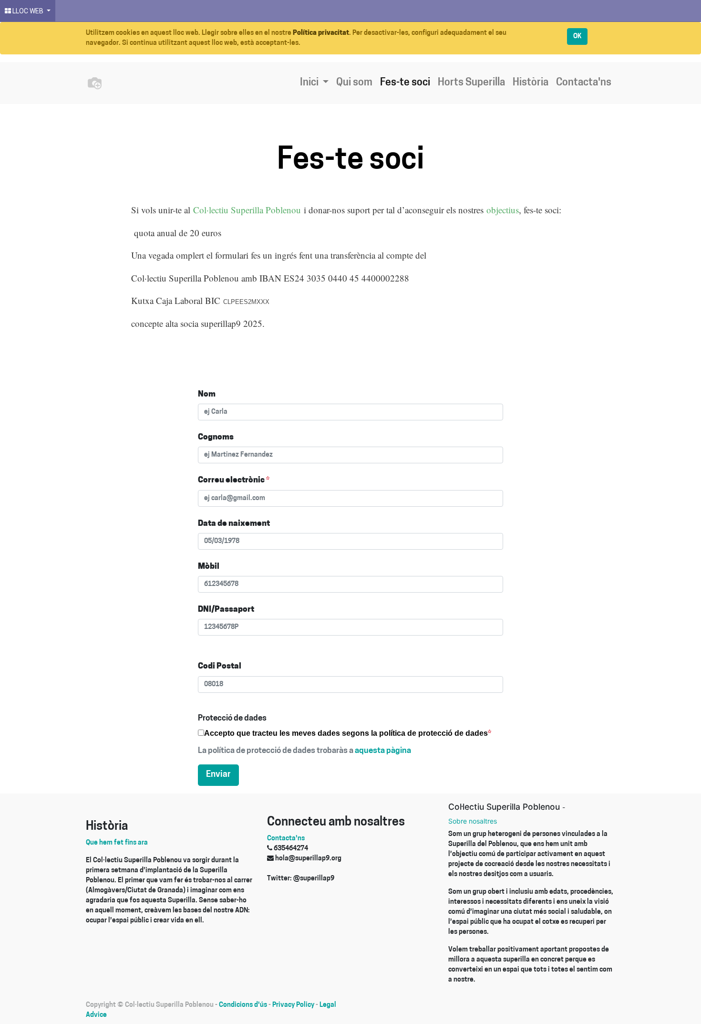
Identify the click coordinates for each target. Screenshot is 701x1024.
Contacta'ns (286, 838)
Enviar (218, 775)
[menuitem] (354, 83)
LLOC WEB (28, 11)
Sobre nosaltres (472, 821)
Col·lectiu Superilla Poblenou (247, 210)
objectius (502, 210)
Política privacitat (321, 33)
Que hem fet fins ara (117, 842)
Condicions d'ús (243, 1005)
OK (577, 36)
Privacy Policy (293, 1005)
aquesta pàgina (383, 751)
